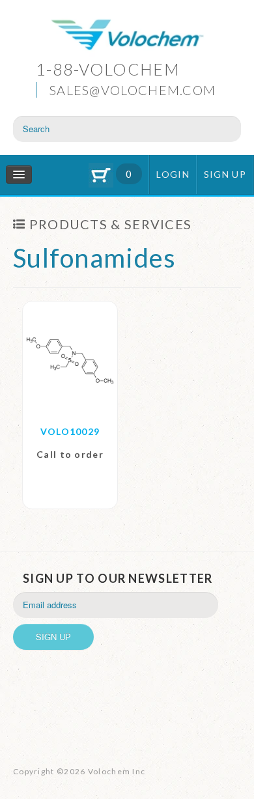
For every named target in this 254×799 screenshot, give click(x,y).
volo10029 (70, 431)
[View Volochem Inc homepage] (127, 36)
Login (173, 174)
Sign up (225, 174)
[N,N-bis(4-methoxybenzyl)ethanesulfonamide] (70, 359)
